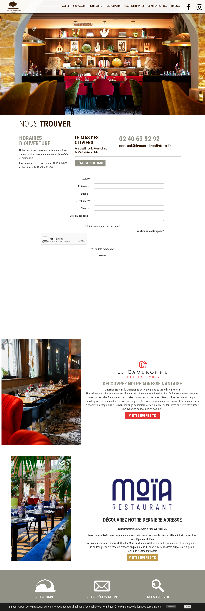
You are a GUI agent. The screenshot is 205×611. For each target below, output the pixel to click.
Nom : (86, 179)
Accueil (65, 6)
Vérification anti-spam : (150, 231)
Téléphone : (82, 201)
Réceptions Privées (134, 6)
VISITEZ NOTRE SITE (142, 415)
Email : (85, 193)
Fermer (187, 607)
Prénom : (84, 186)
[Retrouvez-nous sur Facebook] (188, 6)
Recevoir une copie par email (104, 226)
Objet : (85, 208)
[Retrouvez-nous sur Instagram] (199, 6)
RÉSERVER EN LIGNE (90, 163)
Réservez (175, 6)
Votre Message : (80, 215)
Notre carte (95, 6)
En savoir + (171, 607)
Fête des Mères (113, 6)
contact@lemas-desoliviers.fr (145, 145)
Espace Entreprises (157, 6)
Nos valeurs (79, 6)
